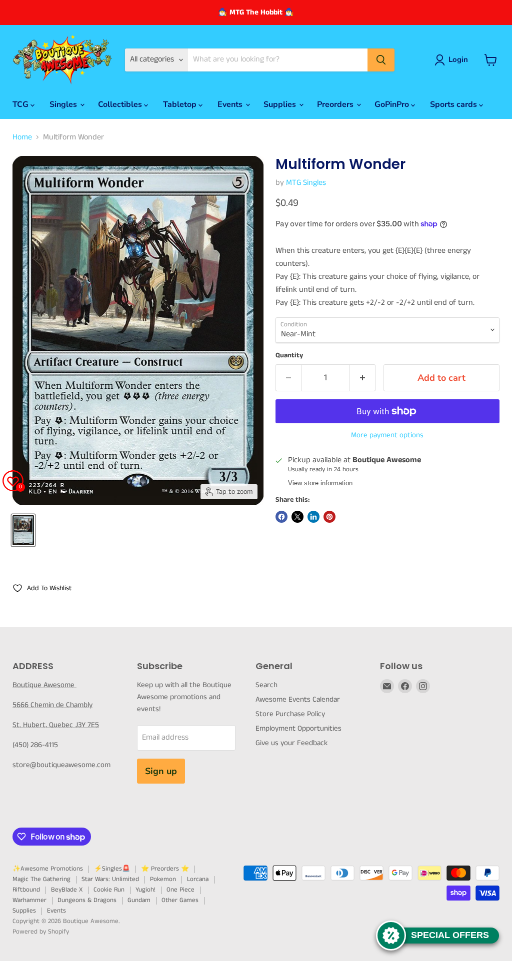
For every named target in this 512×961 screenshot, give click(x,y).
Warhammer (29, 900)
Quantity (289, 355)
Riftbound (26, 890)
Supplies (281, 104)
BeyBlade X (66, 890)
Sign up (161, 771)
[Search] (381, 59)
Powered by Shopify (40, 932)
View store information (320, 483)
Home (22, 137)
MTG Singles (306, 182)
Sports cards (454, 104)
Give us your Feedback (292, 743)
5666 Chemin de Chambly (52, 705)
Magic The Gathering (41, 879)
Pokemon (163, 879)
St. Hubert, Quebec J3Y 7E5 (55, 725)
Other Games (180, 900)
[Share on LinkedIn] (314, 517)
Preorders (336, 104)
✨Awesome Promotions (47, 869)
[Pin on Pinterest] (330, 517)
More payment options (387, 435)
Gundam (139, 900)
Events (231, 104)
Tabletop (180, 104)
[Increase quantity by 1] (363, 378)
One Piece (180, 890)
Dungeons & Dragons (87, 900)
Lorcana (197, 879)
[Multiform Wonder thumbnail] (23, 530)
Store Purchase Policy (290, 714)
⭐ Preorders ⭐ (165, 869)
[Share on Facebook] (282, 517)
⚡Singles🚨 (112, 869)
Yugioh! (146, 890)
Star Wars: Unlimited (110, 879)
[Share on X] (298, 517)
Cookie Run (109, 890)
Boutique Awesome (44, 685)
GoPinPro (392, 104)
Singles (64, 104)
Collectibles (121, 104)
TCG (21, 104)
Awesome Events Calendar (298, 699)
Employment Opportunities (299, 728)
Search (267, 685)
